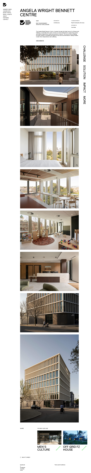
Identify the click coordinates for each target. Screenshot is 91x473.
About (5, 16)
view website (40, 40)
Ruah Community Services (77, 22)
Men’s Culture (43, 448)
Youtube (22, 468)
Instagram (22, 467)
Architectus (57, 22)
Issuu (21, 470)
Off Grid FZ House (71, 448)
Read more (58, 448)
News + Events (7, 14)
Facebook (22, 464)
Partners (6, 17)
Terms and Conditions (60, 464)
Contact (5, 19)
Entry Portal (7, 12)
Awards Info (7, 11)
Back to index (26, 457)
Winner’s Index (7, 9)
